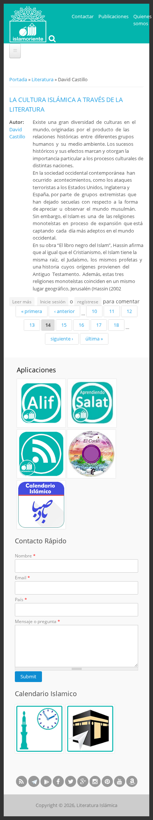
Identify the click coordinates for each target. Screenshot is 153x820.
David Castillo (17, 133)
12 (129, 311)
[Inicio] (27, 23)
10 (94, 311)
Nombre (25, 556)
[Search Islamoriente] (51, 39)
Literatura (42, 79)
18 (116, 325)
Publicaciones (113, 16)
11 (111, 311)
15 (63, 325)
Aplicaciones (36, 369)
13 (32, 325)
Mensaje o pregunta (37, 621)
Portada (18, 79)
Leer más (23, 302)
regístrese (87, 302)
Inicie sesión (52, 302)
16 (81, 325)
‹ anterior (64, 311)
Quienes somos (142, 20)
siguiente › (62, 338)
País (21, 599)
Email (22, 577)
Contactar (83, 16)
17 (98, 325)
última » (94, 338)
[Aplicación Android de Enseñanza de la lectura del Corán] (41, 403)
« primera (31, 311)
